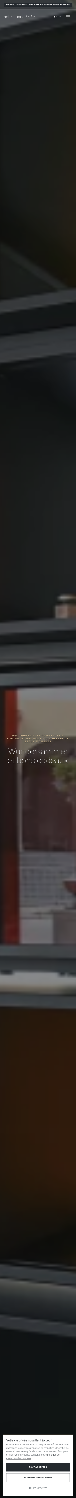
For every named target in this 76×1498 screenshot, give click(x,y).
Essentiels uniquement (38, 1477)
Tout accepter (38, 1467)
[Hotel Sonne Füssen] (19, 17)
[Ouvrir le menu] (68, 16)
